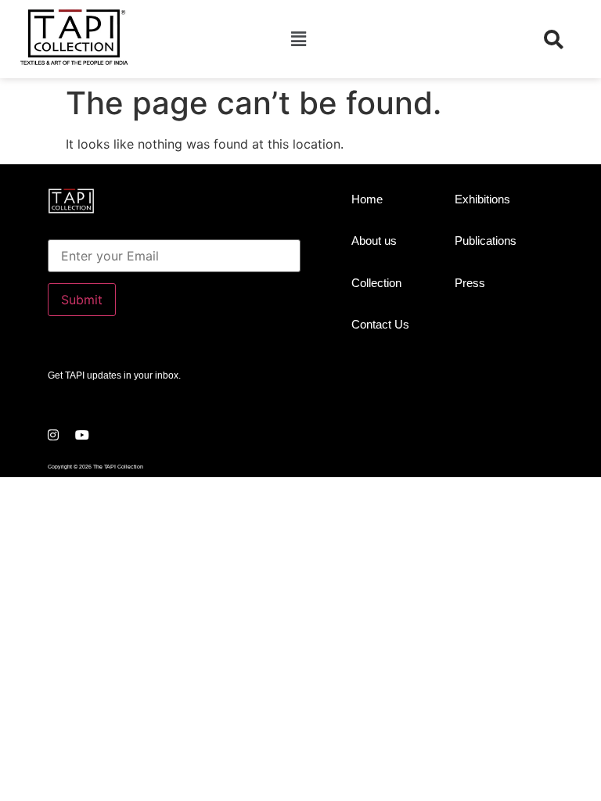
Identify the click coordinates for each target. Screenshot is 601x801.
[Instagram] (53, 434)
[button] (298, 38)
